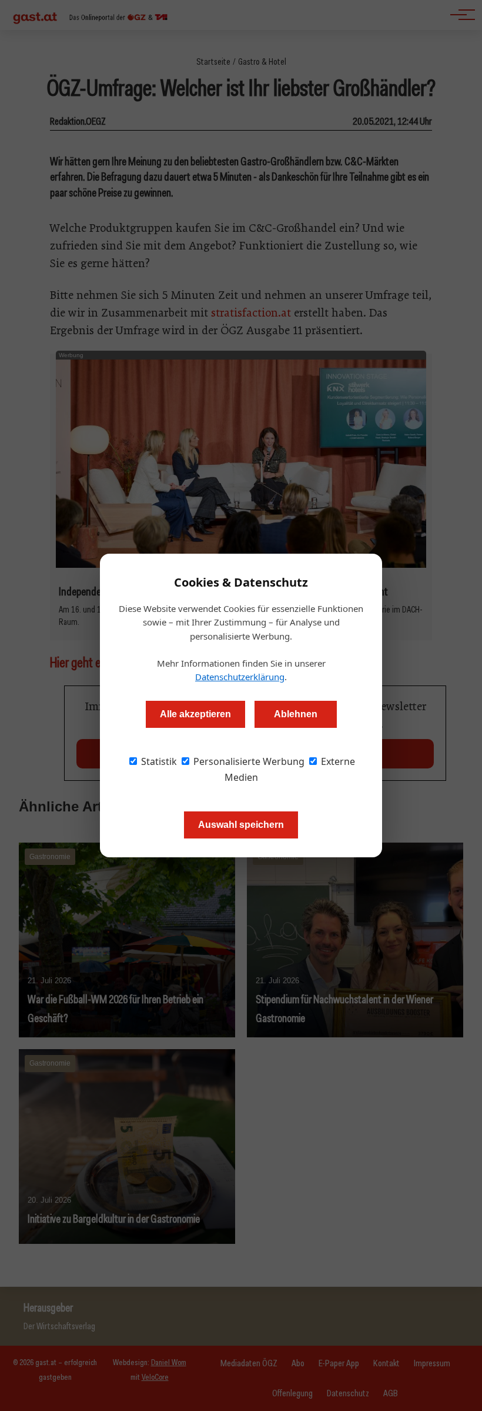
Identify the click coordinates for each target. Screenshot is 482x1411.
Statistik (158, 761)
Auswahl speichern (241, 825)
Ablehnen (295, 714)
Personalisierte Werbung (247, 761)
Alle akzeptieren (195, 714)
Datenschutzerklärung (239, 677)
